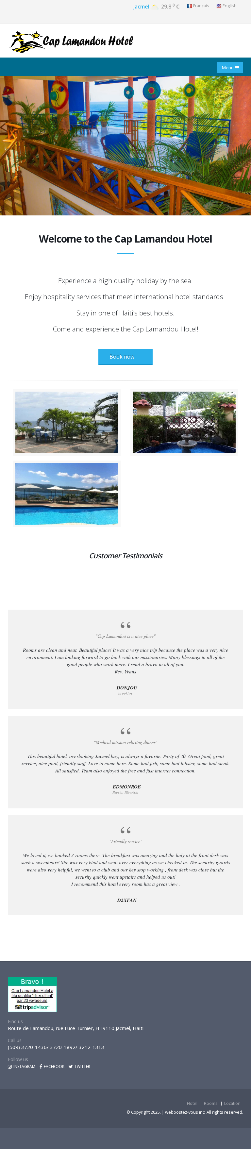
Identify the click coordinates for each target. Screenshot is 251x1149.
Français (200, 5)
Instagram (23, 1066)
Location (232, 1103)
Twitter (82, 1066)
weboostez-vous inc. (186, 1112)
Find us (15, 1021)
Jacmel (141, 6)
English (229, 5)
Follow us (18, 1059)
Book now (121, 356)
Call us (15, 1040)
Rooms (211, 1103)
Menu (228, 67)
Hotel (192, 1103)
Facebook (53, 1066)
